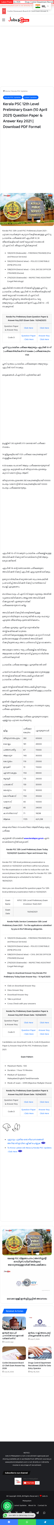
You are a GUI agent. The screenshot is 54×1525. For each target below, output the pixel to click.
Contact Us (42, 1505)
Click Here (28, 327)
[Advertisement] (27, 56)
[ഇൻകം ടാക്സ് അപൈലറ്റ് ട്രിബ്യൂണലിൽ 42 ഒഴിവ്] (40, 1323)
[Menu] (3, 21)
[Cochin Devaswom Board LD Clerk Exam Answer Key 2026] (14, 1353)
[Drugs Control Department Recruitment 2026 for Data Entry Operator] (40, 1353)
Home (7, 91)
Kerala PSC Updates (20, 91)
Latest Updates (30, 97)
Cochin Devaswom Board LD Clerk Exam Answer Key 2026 (13, 1365)
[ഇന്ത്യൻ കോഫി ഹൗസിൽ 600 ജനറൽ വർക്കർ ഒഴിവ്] (14, 1323)
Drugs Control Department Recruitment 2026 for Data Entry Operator (39, 1365)
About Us (32, 1505)
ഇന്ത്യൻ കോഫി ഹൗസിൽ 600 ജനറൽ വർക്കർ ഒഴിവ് (13, 1335)
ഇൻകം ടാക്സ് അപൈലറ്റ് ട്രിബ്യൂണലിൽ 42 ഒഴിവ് (39, 1334)
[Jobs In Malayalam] (18, 20)
